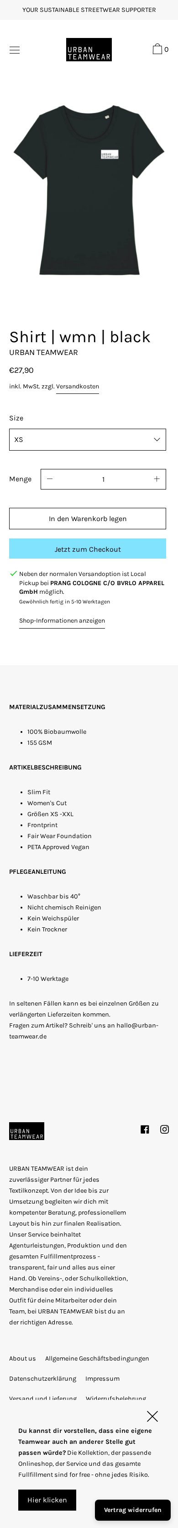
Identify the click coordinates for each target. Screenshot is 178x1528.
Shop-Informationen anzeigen (62, 620)
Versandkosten (77, 386)
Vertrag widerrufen (133, 1510)
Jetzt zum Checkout (88, 549)
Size (16, 418)
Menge (20, 478)
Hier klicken (47, 1500)
